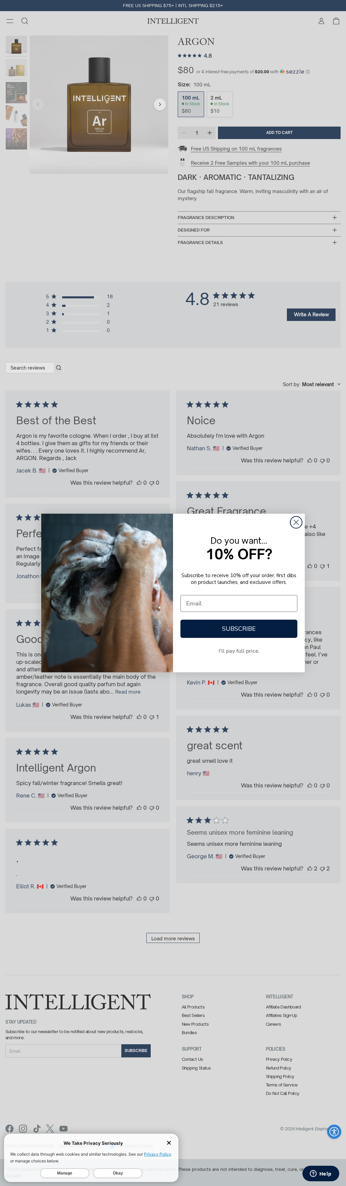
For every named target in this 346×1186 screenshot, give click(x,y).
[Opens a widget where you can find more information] (320, 1174)
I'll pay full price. (239, 651)
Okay (118, 1173)
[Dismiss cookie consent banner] (169, 1143)
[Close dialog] (296, 522)
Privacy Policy (157, 1154)
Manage (64, 1173)
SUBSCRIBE (239, 629)
